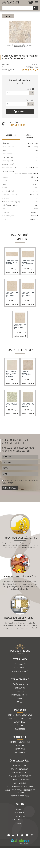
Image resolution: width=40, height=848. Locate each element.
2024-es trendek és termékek (20, 715)
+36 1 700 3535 (17, 125)
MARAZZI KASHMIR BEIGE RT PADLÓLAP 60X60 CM (28, 405)
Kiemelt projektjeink (20, 820)
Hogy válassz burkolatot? (20, 718)
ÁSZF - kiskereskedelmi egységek (20, 787)
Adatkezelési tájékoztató (20, 780)
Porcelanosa (20, 753)
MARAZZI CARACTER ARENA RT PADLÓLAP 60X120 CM (28, 263)
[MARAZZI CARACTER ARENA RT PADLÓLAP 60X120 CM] (28, 254)
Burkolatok (20, 688)
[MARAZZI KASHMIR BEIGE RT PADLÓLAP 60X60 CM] (28, 397)
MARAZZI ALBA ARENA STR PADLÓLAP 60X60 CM (27, 374)
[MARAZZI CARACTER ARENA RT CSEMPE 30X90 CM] (12, 254)
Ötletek (20, 725)
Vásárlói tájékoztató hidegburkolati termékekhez (20, 791)
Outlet (20, 702)
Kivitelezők (20, 749)
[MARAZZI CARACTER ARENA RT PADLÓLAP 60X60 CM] (12, 286)
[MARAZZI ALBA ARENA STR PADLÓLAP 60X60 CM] (28, 365)
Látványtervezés (20, 668)
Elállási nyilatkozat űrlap (20, 776)
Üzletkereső (20, 664)
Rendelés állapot (20, 766)
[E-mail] (8, 835)
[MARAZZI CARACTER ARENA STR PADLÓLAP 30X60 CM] (28, 286)
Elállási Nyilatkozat (20, 773)
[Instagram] (32, 835)
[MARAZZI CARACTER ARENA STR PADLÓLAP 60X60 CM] (20, 318)
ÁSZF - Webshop (20, 783)
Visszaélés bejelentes (20, 796)
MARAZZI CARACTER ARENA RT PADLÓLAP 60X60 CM (12, 295)
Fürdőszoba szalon (20, 684)
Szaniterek (20, 691)
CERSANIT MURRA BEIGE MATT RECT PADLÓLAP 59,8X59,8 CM (11, 374)
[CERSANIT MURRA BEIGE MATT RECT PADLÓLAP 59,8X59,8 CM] (12, 365)
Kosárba (21, 111)
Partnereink (20, 816)
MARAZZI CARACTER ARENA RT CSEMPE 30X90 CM (12, 262)
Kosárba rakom (11, 273)
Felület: (29, 89)
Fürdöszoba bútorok (20, 695)
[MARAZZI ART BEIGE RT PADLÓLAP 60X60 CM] (12, 397)
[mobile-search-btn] (35, 8)
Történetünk (20, 809)
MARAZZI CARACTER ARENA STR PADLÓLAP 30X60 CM (28, 295)
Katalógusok (20, 729)
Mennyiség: (30, 100)
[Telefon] (13, 835)
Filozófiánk (20, 813)
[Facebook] (18, 835)
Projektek (20, 746)
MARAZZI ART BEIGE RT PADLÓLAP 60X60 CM (12, 405)
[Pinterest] (22, 835)
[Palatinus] (36, 3)
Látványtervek (20, 722)
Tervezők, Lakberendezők (20, 742)
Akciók (20, 698)
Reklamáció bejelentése (20, 671)
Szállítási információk (20, 769)
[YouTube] (27, 835)
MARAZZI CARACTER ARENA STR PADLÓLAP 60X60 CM (20, 326)
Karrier (20, 823)
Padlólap (9, 16)
